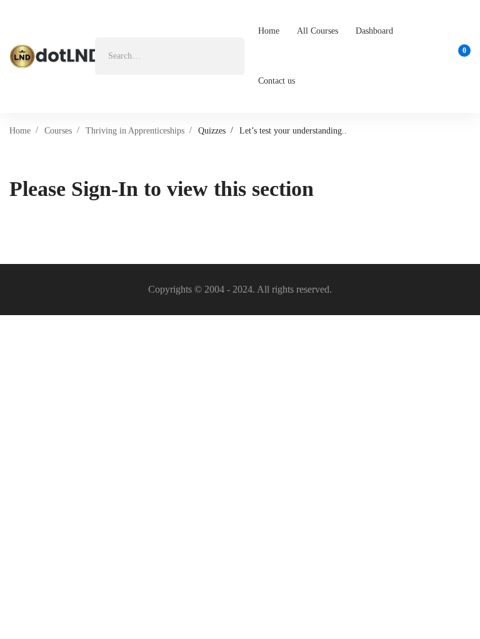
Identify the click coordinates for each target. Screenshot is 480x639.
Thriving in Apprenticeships (135, 130)
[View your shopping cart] (460, 56)
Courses (58, 130)
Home (20, 130)
